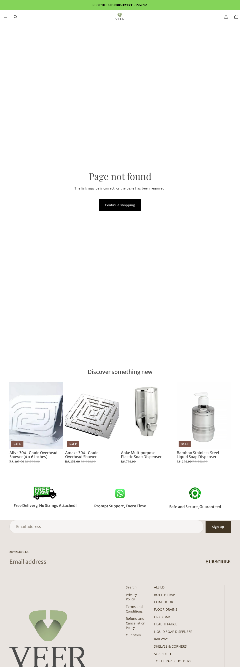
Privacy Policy (131, 597)
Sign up (218, 526)
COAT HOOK (163, 602)
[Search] (15, 17)
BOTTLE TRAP (164, 594)
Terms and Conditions (134, 608)
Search (131, 587)
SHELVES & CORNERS (170, 646)
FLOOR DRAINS (165, 609)
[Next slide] (58, 415)
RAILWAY (161, 639)
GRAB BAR (162, 617)
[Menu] (5, 16)
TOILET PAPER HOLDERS (172, 661)
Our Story (133, 635)
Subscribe (218, 561)
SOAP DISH (162, 654)
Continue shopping (120, 205)
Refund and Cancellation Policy (135, 623)
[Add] (56, 441)
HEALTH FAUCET (166, 624)
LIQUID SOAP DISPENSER (173, 631)
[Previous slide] (14, 415)
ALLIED (159, 587)
